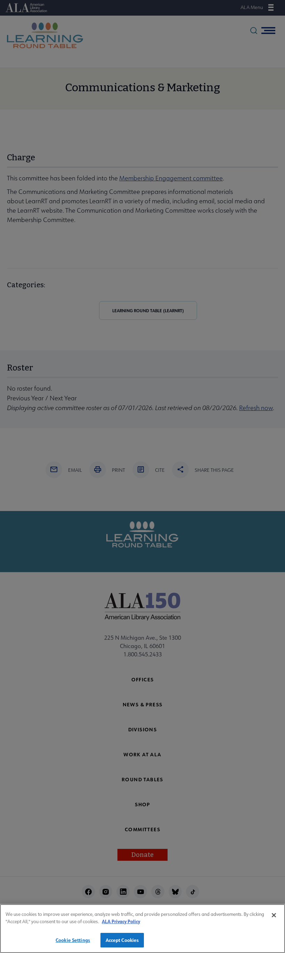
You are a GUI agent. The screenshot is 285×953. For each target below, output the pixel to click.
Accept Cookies (122, 940)
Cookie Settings (73, 940)
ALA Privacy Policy (121, 921)
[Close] (274, 915)
